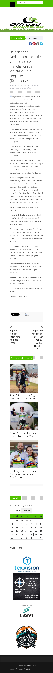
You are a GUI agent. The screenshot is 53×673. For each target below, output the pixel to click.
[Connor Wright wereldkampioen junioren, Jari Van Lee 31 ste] (24, 416)
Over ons (19, 669)
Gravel (39, 85)
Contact (27, 669)
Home (12, 669)
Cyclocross (33, 85)
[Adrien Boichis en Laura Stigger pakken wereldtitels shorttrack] (24, 378)
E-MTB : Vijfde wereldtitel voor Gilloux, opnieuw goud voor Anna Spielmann (23, 474)
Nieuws (12, 88)
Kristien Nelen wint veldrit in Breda (15, 337)
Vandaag (27, 510)
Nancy (24, 85)
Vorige (17, 510)
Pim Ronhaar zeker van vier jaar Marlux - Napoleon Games (37, 340)
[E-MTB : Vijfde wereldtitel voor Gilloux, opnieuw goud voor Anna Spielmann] (24, 454)
